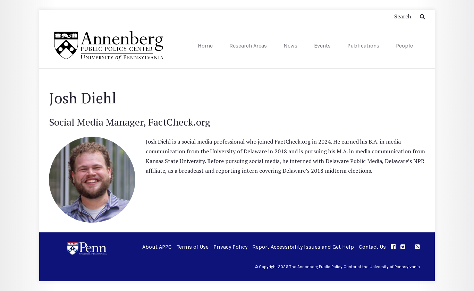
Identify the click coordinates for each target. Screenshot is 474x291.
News (290, 45)
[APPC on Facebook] (393, 246)
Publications (363, 45)
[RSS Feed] (417, 246)
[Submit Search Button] (422, 16)
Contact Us (372, 246)
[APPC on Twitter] (402, 246)
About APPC (157, 246)
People (404, 45)
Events (322, 45)
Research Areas (248, 45)
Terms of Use (193, 246)
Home (205, 45)
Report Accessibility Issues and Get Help (303, 246)
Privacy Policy (230, 246)
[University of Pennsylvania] (87, 248)
